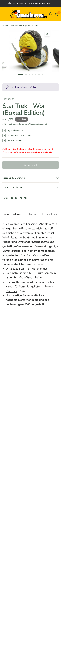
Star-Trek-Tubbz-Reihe (27, 277)
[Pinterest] (21, 198)
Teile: (5, 198)
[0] (56, 14)
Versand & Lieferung (13, 177)
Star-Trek (24, 269)
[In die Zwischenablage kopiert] (25, 198)
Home (5, 25)
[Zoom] (47, 33)
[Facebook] (12, 198)
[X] (16, 198)
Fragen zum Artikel (12, 187)
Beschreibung (12, 214)
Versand (16, 124)
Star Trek (26, 255)
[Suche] (51, 14)
